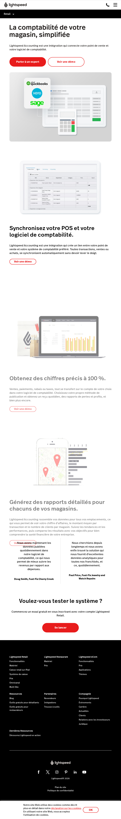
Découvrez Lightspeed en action (25, 735)
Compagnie (85, 693)
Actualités (84, 711)
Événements (85, 702)
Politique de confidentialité (60, 790)
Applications (85, 669)
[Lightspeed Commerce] (14, 4)
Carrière (83, 706)
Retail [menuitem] (7, 14)
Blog (11, 698)
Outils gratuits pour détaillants (24, 702)
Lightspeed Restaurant (56, 656)
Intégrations (50, 702)
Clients (82, 715)
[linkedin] (75, 772)
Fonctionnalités (17, 661)
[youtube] (84, 772)
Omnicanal (14, 682)
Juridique (83, 724)
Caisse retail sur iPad (19, 669)
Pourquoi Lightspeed (89, 698)
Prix (11, 678)
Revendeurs (50, 698)
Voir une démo (66, 62)
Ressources (15, 693)
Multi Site (14, 687)
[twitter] (47, 772)
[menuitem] (60, 14)
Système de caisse (18, 674)
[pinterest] (66, 772)
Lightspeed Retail (18, 656)
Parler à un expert (27, 62)
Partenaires (50, 693)
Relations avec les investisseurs (94, 719)
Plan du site (60, 787)
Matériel (13, 665)
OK (91, 810)
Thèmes (83, 674)
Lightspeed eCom (88, 656)
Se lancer (61, 627)
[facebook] (38, 772)
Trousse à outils (52, 706)
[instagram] (57, 772)
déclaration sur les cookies (66, 808)
